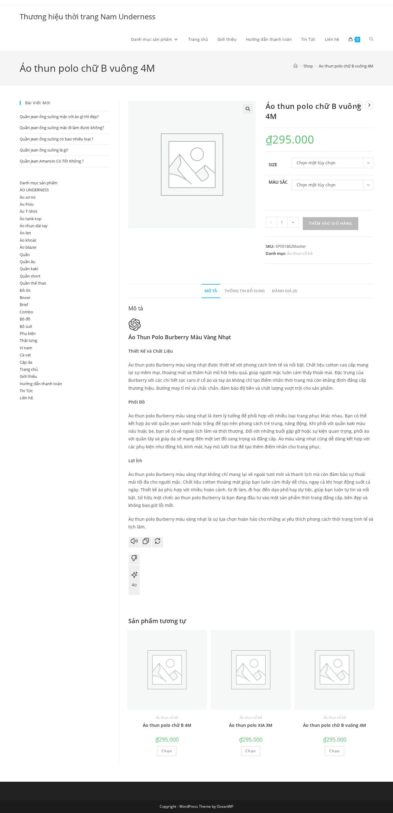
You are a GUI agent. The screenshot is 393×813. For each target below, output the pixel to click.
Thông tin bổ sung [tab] (244, 290)
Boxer (25, 297)
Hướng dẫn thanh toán (41, 383)
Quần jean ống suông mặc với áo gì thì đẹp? (59, 116)
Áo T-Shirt (28, 211)
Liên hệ (26, 398)
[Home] (296, 66)
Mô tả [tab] (210, 290)
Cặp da (26, 362)
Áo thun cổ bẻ (300, 253)
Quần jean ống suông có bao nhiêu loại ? (56, 139)
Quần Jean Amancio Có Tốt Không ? (52, 161)
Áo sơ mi (27, 197)
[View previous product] (358, 105)
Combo (26, 312)
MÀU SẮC (278, 182)
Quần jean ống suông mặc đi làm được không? (62, 127)
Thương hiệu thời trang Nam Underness (87, 16)
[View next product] (369, 105)
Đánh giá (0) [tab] (284, 290)
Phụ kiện (28, 333)
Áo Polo (27, 204)
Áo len (25, 233)
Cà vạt (25, 355)
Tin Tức (26, 390)
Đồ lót (25, 290)
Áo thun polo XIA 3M (250, 725)
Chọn (166, 751)
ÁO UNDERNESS (34, 190)
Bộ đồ (25, 319)
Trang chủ (29, 369)
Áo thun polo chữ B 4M (167, 725)
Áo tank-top (30, 218)
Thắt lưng (28, 340)
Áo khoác (28, 240)
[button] (248, 109)
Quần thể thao (33, 283)
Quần (25, 254)
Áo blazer (28, 247)
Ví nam (26, 348)
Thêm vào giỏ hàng (330, 223)
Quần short (30, 276)
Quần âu (27, 261)
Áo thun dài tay (34, 225)
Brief (24, 304)
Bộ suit (26, 326)
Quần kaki (29, 268)
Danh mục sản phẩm (38, 183)
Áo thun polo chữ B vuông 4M (346, 66)
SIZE (273, 164)
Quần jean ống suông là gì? (44, 150)
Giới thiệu (28, 376)
